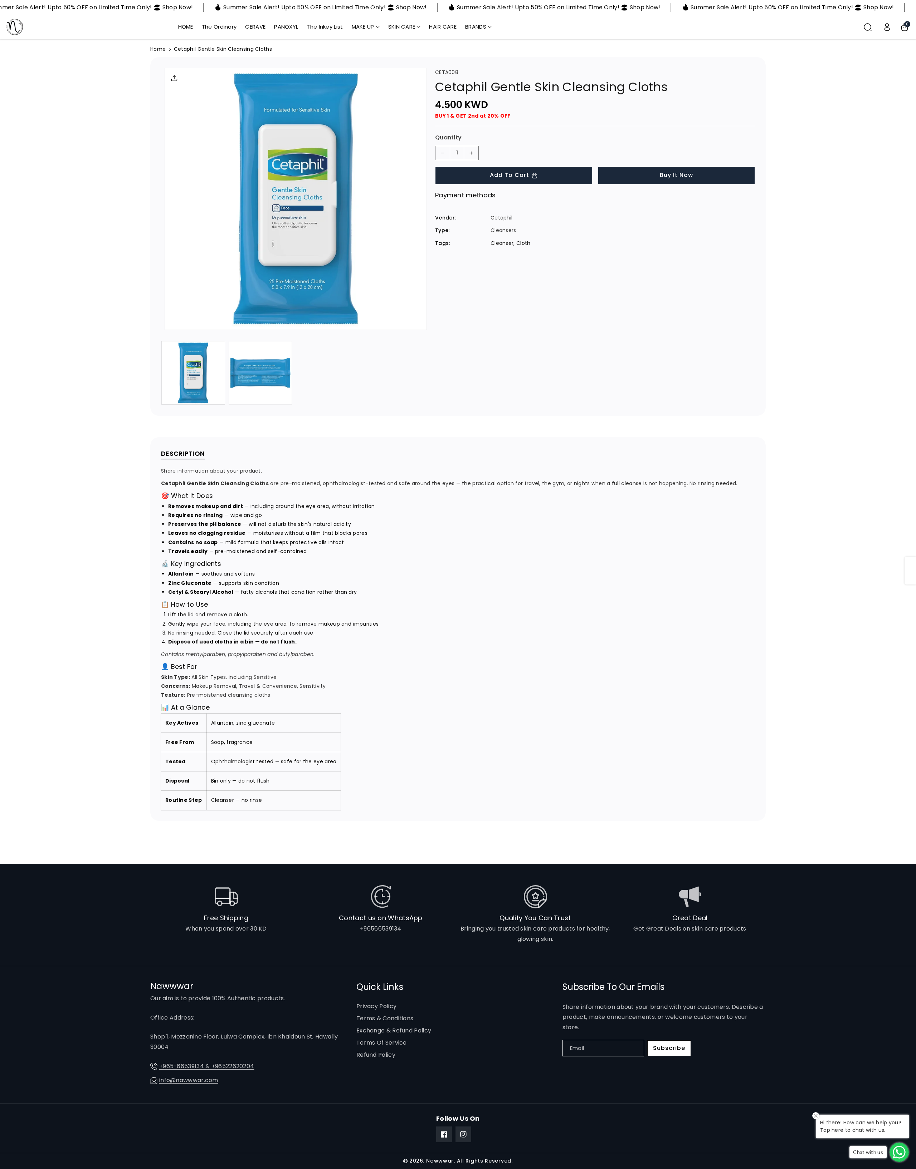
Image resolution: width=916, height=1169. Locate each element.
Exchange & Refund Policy (393, 1030)
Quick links (379, 987)
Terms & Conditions (384, 1018)
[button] (366, 26)
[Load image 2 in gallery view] (260, 373)
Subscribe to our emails (613, 987)
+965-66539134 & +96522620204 (206, 1066)
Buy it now (676, 175)
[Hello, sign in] (887, 27)
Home (158, 49)
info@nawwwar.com (188, 1080)
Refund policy (375, 1055)
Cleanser (502, 242)
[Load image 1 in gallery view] (193, 373)
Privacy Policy (376, 1006)
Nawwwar (440, 1160)
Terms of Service (381, 1043)
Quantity (448, 137)
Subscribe (669, 1048)
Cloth (523, 242)
